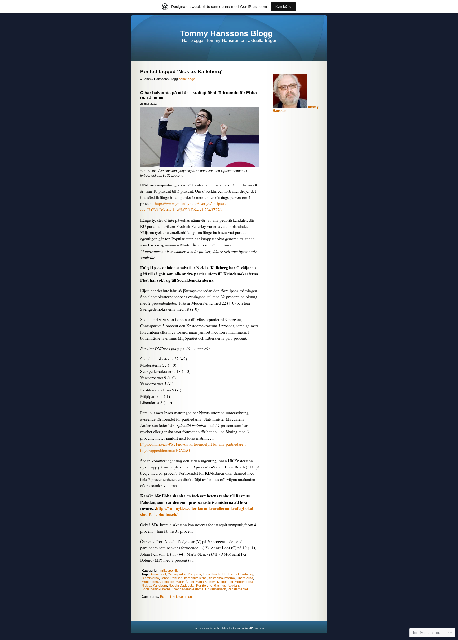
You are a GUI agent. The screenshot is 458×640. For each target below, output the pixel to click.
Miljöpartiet (225, 582)
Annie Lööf (158, 574)
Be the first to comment (176, 597)
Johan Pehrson (172, 578)
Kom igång (283, 6)
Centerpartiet (177, 574)
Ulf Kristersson (215, 589)
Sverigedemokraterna (188, 589)
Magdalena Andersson (158, 582)
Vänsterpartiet (238, 589)
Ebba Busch (211, 574)
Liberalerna (244, 578)
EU (224, 574)
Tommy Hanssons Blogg (226, 33)
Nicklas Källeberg (154, 585)
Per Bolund (204, 585)
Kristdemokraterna (221, 578)
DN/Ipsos (194, 574)
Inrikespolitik (169, 571)
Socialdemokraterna (156, 589)
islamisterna (150, 578)
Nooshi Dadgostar (182, 585)
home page (187, 79)
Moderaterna (244, 582)
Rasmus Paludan (226, 585)
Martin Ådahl (185, 582)
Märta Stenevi (205, 582)
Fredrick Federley (240, 574)
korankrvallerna (195, 578)
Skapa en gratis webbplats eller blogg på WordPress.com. (229, 627)
